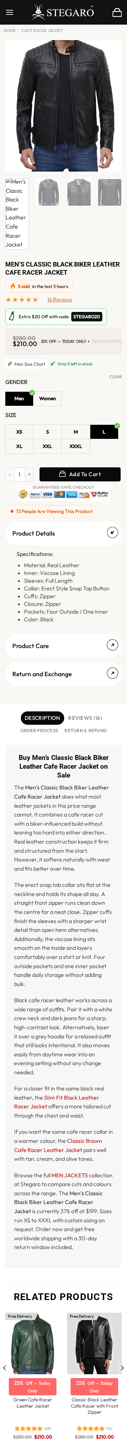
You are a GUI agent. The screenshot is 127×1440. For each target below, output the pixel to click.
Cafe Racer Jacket (42, 30)
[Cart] (117, 12)
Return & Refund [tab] (86, 730)
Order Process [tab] (39, 730)
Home (10, 30)
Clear (115, 376)
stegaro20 (86, 316)
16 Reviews (59, 299)
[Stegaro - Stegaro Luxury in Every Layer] (63, 12)
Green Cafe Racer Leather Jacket (32, 1403)
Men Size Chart (29, 364)
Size (10, 415)
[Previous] (16, 106)
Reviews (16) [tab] (85, 718)
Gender (16, 382)
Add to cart (85, 474)
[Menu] (9, 12)
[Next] (110, 106)
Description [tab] (42, 718)
